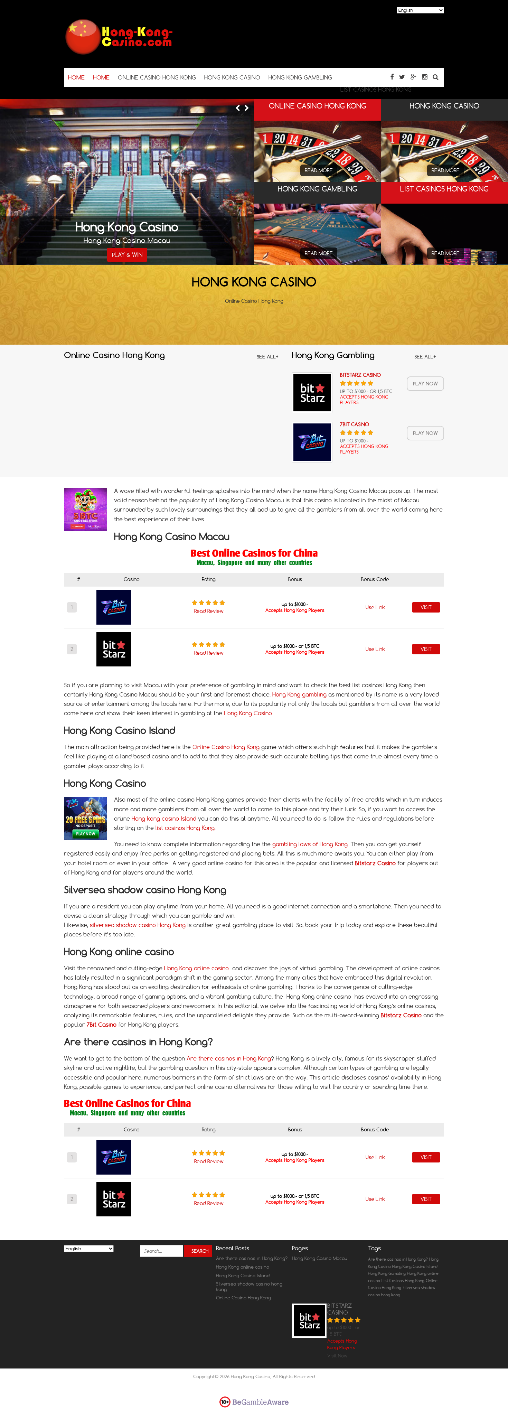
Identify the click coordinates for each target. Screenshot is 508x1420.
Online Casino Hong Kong (226, 747)
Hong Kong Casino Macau (319, 1258)
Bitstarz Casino (360, 375)
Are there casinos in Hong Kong (229, 1058)
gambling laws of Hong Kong (310, 844)
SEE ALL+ (268, 357)
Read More (319, 170)
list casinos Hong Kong (185, 827)
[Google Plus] (413, 77)
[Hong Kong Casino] (119, 54)
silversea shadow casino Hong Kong (138, 925)
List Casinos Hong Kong (403, 1280)
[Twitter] (402, 77)
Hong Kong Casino (248, 713)
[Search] (436, 77)
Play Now (425, 384)
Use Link (375, 607)
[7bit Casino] (312, 442)
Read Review (209, 611)
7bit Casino (354, 424)
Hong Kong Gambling (387, 1273)
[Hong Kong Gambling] (317, 246)
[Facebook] (392, 77)
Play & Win (127, 254)
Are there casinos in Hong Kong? (252, 1258)
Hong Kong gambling (299, 694)
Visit (426, 607)
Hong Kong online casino (196, 968)
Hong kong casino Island (164, 818)
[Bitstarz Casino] (312, 392)
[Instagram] (424, 77)
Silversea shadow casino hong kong (249, 1286)
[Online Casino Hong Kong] (317, 155)
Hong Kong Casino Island (243, 1275)
